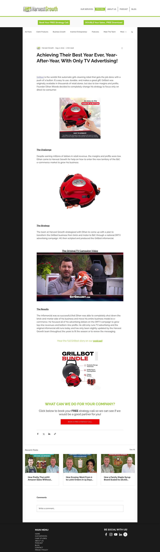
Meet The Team (110, 32)
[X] (125, 534)
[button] (132, 32)
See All (132, 449)
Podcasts (95, 32)
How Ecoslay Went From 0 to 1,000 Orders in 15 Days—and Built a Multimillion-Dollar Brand (80, 478)
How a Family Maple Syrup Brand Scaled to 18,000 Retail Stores (117, 478)
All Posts (28, 32)
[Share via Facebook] (38, 434)
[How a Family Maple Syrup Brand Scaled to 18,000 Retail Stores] (118, 463)
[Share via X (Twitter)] (43, 434)
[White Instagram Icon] (111, 534)
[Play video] (80, 276)
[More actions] (122, 48)
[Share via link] (55, 434)
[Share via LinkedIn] (49, 434)
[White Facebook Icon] (106, 534)
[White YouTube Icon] (116, 534)
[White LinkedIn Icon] (121, 534)
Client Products (42, 32)
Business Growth (59, 32)
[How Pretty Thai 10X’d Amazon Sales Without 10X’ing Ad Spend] (42, 463)
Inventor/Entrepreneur (78, 32)
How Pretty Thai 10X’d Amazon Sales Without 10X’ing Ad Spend (39, 478)
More (122, 32)
